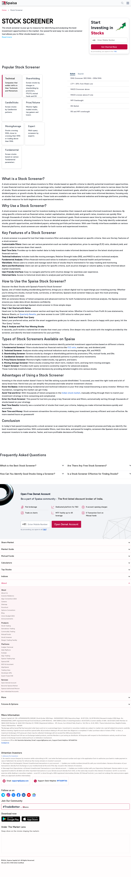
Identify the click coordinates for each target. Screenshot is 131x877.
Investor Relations (7, 596)
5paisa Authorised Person (10, 688)
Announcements (7, 619)
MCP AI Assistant (7, 664)
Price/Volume (33, 108)
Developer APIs (6, 673)
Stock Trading (6, 626)
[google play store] (10, 819)
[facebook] (18, 795)
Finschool (4, 607)
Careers (4, 602)
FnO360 (4, 653)
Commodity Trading (8, 631)
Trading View (5, 670)
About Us (4, 593)
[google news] (34, 795)
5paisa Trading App (8, 658)
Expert (33, 131)
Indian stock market (71, 393)
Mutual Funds (6, 634)
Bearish (81, 74)
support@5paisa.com (20, 781)
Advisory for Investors (10, 756)
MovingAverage (13, 133)
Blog (2, 613)
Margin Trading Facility (9, 640)
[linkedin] (24, 795)
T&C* (45, 529)
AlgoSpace (5, 667)
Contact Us (5, 743)
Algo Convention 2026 (9, 599)
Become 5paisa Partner (9, 686)
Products (5, 623)
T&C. (115, 51)
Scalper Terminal (7, 647)
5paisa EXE (5, 661)
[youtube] (29, 795)
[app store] (30, 819)
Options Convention (8, 610)
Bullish (72, 74)
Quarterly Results (28, 314)
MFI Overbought (77, 100)
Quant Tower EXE (7, 676)
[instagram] (8, 795)
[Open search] (122, 3)
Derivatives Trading (8, 629)
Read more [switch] (7, 37)
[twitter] (13, 795)
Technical (11, 84)
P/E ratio (72, 347)
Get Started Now (109, 47)
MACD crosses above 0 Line (81, 95)
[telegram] (3, 795)
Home (4, 10)
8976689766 (62, 781)
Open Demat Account (66, 524)
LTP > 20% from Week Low (81, 84)
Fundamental (12, 155)
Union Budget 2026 (8, 616)
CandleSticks (11, 107)
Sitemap (4, 604)
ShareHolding (33, 87)
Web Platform (6, 650)
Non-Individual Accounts (10, 691)
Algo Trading (5, 656)
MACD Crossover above (80, 89)
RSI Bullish (74, 106)
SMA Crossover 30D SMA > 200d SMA (85, 78)
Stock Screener (6, 637)
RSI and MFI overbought (80, 111)
